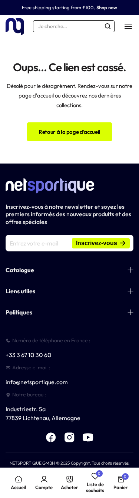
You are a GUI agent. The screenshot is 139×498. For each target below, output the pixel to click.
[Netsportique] (15, 26)
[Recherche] (108, 26)
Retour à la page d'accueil (69, 131)
